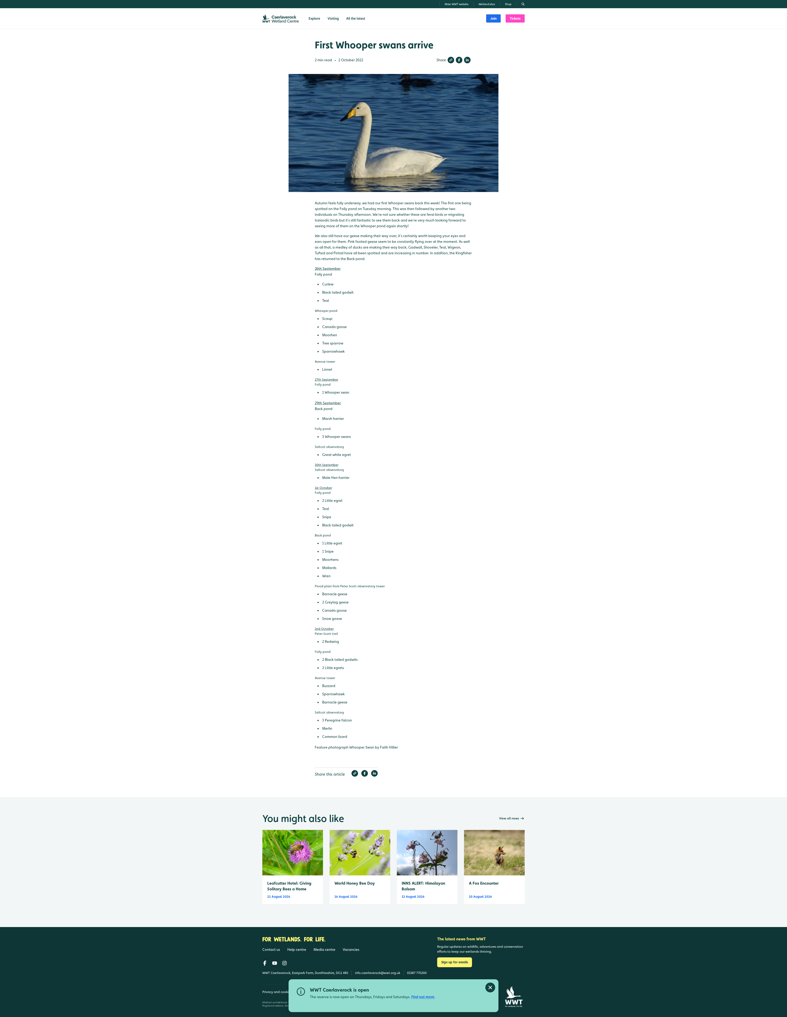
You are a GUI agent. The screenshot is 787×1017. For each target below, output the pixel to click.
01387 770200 (417, 973)
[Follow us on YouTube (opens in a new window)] (274, 963)
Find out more (422, 997)
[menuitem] (493, 18)
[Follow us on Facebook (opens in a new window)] (264, 963)
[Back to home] (514, 996)
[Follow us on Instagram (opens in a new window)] (284, 963)
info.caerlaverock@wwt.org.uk (377, 973)
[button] (451, 60)
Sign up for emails (454, 962)
